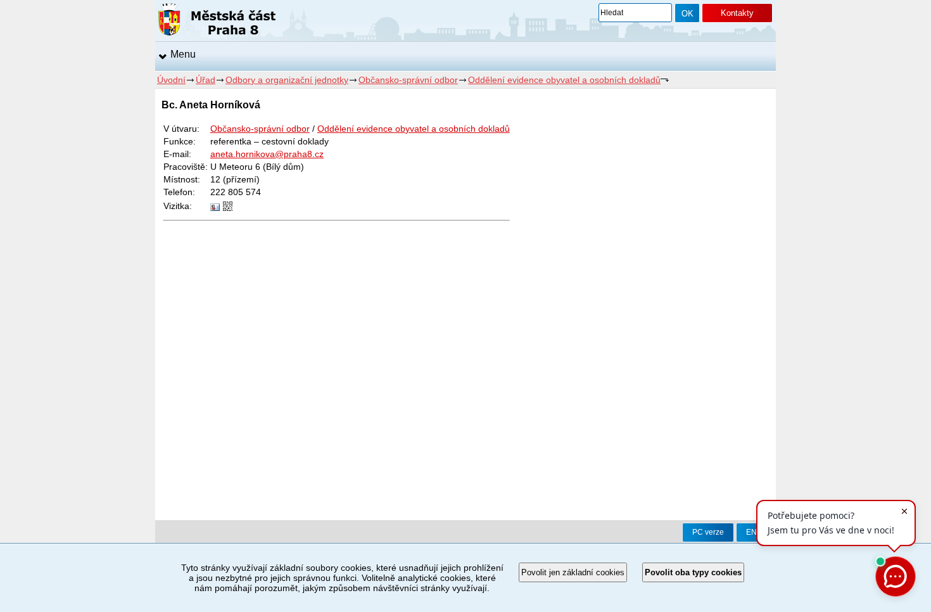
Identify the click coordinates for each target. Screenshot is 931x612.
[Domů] (217, 21)
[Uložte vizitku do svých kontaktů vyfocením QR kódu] (227, 208)
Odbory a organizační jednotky (286, 80)
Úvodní (171, 80)
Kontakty (737, 13)
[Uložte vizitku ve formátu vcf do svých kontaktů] (215, 208)
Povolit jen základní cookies (572, 572)
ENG (754, 532)
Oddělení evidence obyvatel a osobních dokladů (564, 80)
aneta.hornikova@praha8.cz (267, 154)
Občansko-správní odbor (408, 80)
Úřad (205, 80)
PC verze (708, 532)
